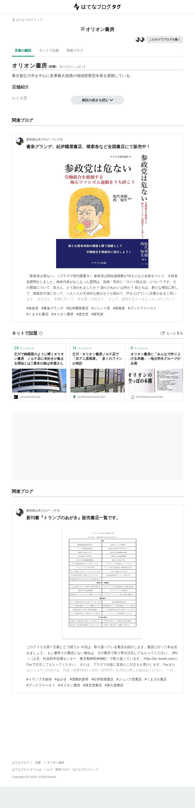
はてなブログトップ (85, 769)
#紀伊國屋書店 (77, 308)
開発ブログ (62, 769)
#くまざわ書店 (37, 314)
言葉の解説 (23, 50)
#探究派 (97, 314)
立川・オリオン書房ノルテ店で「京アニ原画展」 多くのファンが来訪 (97, 358)
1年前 (56, 510)
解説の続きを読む (95, 100)
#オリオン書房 (62, 314)
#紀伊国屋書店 (102, 679)
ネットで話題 (49, 50)
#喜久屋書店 (114, 685)
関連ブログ (75, 50)
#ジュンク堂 (100, 308)
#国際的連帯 (79, 679)
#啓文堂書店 (92, 685)
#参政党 (32, 308)
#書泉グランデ (52, 308)
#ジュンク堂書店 (129, 679)
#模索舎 (119, 308)
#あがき (61, 679)
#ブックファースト (142, 308)
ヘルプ (48, 769)
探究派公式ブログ (37, 139)
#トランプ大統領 (39, 679)
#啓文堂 (82, 314)
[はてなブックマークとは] (41, 332)
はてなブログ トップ (29, 19)
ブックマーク (24, 347)
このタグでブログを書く (164, 39)
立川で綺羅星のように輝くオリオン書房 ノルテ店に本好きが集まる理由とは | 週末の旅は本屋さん (39, 358)
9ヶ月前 (58, 139)
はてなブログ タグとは (26, 769)
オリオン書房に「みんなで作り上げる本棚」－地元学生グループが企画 (155, 358)
